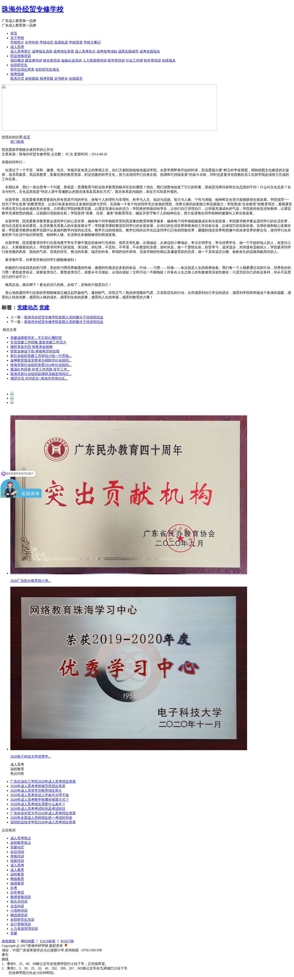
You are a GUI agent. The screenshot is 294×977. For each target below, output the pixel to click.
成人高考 (17, 47)
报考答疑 (46, 78)
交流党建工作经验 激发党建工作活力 (38, 342)
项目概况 (17, 60)
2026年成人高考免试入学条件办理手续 (39, 795)
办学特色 (32, 42)
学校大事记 (92, 42)
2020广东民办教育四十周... (30, 581)
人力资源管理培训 (24, 928)
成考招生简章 (63, 51)
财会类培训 (51, 60)
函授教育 (17, 883)
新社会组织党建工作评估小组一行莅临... (40, 356)
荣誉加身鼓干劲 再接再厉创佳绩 (34, 351)
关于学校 (17, 38)
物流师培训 (19, 915)
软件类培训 (152, 60)
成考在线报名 (149, 51)
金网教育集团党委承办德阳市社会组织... (40, 360)
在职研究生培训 (22, 919)
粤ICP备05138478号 (117, 950)
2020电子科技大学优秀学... (30, 756)
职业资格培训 (20, 56)
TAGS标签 (48, 941)
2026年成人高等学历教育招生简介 (36, 790)
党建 (44, 307)
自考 (13, 888)
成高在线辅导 (128, 51)
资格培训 (17, 856)
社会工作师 (134, 60)
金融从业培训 (71, 60)
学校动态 (46, 42)
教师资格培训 (20, 897)
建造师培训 (33, 60)
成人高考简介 (20, 51)
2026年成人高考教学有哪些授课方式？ (39, 799)
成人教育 (17, 870)
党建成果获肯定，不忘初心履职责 (36, 338)
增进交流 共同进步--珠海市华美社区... (39, 378)
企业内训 (17, 906)
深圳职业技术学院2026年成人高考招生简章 (43, 822)
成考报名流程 (42, 51)
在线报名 (169, 60)
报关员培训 (19, 901)
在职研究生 (19, 65)
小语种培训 (19, 910)
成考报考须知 (106, 51)
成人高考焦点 (85, 51)
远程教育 (17, 874)
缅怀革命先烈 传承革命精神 (31, 347)
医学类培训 (116, 60)
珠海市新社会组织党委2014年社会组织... (40, 365)
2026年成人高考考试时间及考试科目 (37, 808)
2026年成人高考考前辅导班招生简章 (37, 786)
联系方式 (17, 78)
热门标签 (17, 141)
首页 (13, 33)
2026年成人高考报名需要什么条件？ (37, 804)
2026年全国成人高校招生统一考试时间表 (41, 818)
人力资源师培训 (95, 60)
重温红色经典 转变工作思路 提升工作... (40, 369)
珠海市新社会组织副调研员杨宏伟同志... (40, 374)
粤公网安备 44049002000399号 (90, 945)
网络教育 (17, 879)
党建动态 (27, 307)
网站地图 (27, 941)
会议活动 (17, 852)
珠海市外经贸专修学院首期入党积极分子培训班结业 (63, 317)
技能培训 (17, 861)
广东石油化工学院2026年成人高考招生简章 (43, 781)
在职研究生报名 (47, 69)
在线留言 (76, 78)
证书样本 (61, 78)
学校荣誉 (76, 42)
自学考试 (17, 892)
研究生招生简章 (22, 69)
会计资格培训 (20, 924)
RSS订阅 (67, 941)
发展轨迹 (61, 42)
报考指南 (17, 74)
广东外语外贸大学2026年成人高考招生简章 (43, 813)
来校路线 (32, 78)
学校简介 (17, 42)
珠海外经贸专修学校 (33, 9)
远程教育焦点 (20, 843)
